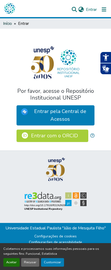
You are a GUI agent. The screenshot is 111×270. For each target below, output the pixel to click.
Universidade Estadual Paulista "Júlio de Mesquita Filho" (55, 228)
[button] (9, 8)
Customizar (52, 262)
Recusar (30, 262)
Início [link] (7, 23)
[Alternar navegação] (104, 9)
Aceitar (11, 262)
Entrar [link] (91, 9)
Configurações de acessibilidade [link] (55, 242)
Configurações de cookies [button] (55, 236)
